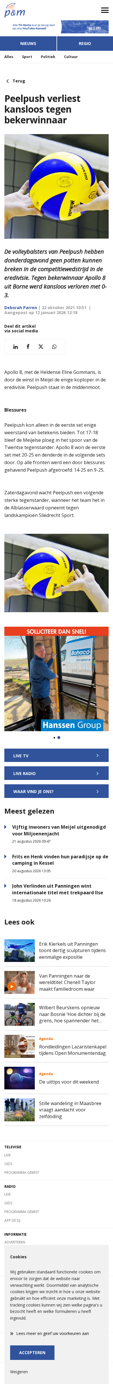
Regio (85, 43)
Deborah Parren (20, 307)
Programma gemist (21, 1172)
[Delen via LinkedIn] (15, 347)
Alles (8, 56)
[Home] (28, 10)
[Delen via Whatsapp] (54, 347)
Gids (8, 1163)
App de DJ (12, 1220)
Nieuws (28, 43)
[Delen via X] (41, 347)
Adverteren (14, 1242)
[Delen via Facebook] (28, 347)
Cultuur (71, 56)
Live (7, 1155)
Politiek (48, 56)
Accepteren (32, 1352)
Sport (27, 56)
